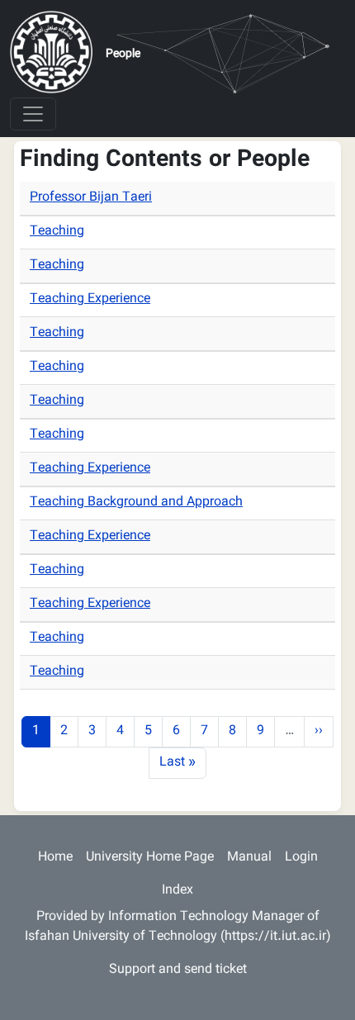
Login (301, 857)
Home (55, 857)
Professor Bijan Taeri (91, 197)
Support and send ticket (178, 970)
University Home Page (150, 857)
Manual (249, 857)
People (123, 54)
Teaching (57, 231)
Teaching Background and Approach (136, 502)
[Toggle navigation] (33, 113)
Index (177, 890)
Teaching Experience (90, 299)
